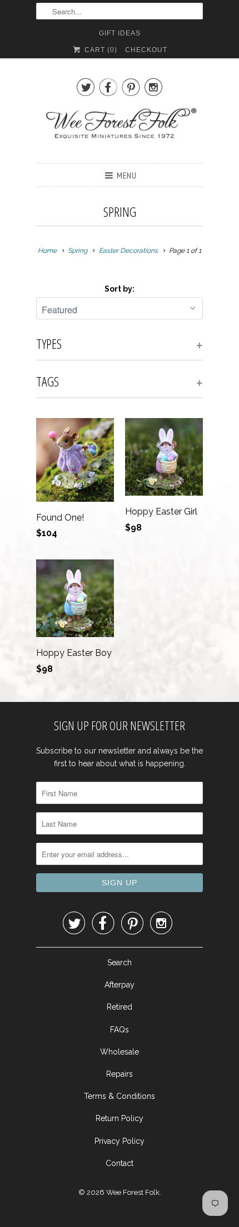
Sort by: (119, 288)
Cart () (99, 50)
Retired (119, 1006)
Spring (119, 211)
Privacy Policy (119, 1141)
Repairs (119, 1074)
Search (119, 962)
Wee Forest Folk (133, 1192)
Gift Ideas (120, 33)
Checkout (146, 50)
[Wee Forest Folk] (119, 129)
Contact (119, 1163)
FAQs (119, 1029)
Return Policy (119, 1118)
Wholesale (119, 1051)
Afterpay (119, 984)
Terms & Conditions (119, 1096)
